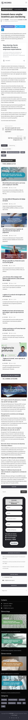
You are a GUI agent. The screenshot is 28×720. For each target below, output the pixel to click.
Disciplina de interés (11, 534)
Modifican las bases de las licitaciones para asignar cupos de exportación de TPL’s (13, 312)
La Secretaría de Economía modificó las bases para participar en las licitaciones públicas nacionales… (13, 321)
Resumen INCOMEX (6, 149)
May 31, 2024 (13, 235)
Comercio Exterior (12, 535)
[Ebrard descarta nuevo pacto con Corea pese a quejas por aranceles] (14, 174)
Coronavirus (22, 699)
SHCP (22, 152)
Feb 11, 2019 (13, 299)
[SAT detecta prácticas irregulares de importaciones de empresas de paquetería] (14, 220)
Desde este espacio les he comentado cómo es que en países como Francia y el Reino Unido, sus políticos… (13, 269)
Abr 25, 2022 (13, 333)
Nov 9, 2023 (13, 363)
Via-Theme (14, 715)
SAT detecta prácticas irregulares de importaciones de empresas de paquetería (13, 230)
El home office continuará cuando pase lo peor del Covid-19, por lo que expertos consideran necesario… (14, 287)
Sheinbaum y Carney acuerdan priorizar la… (11, 692)
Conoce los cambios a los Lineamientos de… (11, 631)
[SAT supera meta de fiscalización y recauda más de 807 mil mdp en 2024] (14, 390)
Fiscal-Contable (11, 537)
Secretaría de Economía (13, 152)
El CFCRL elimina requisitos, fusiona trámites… (11, 650)
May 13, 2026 (13, 187)
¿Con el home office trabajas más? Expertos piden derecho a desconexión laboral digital (13, 278)
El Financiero (13, 120)
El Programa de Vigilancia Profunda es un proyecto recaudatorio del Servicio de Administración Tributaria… (12, 367)
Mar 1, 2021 (13, 317)
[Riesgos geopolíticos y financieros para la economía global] (14, 252)
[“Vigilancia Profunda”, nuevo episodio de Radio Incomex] (14, 350)
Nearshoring (12, 145)
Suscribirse (14, 543)
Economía (4, 703)
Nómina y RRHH (11, 539)
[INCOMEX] (6, 2)
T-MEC (3, 155)
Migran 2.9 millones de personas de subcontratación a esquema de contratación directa (13, 471)
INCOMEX (6, 19)
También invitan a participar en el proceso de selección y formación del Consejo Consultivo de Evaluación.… (13, 337)
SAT (24, 703)
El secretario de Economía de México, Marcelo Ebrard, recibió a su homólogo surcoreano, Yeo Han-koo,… (13, 192)
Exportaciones (12, 703)
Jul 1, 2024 (13, 265)
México (19, 703)
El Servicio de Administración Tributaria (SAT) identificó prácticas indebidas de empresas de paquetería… (13, 239)
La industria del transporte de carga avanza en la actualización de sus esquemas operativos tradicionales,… (14, 303)
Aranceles (4, 699)
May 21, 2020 (13, 283)
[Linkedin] (2, 29)
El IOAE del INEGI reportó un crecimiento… (10, 673)
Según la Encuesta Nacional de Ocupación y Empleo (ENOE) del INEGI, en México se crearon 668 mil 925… (13, 208)
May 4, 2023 (13, 203)
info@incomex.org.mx (10, 580)
